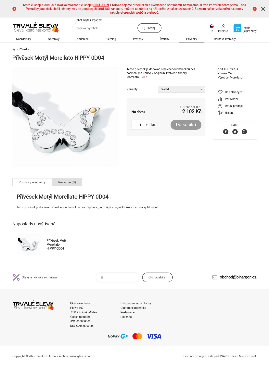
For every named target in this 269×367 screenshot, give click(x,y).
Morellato (236, 77)
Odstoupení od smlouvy (136, 303)
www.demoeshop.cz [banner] (36, 27)
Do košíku (186, 124)
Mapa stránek (248, 356)
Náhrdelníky (23, 39)
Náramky (53, 39)
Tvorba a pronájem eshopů (200, 356)
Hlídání (229, 112)
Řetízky (164, 39)
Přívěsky (191, 39)
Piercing (111, 39)
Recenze (126, 317)
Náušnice (83, 39)
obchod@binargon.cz (89, 19)
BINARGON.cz (227, 356)
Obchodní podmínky (133, 308)
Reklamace (128, 312)
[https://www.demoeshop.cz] (13, 49)
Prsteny (138, 39)
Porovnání (231, 99)
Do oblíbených (233, 92)
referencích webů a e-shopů (139, 12)
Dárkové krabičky (225, 39)
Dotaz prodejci (234, 105)
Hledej (151, 28)
